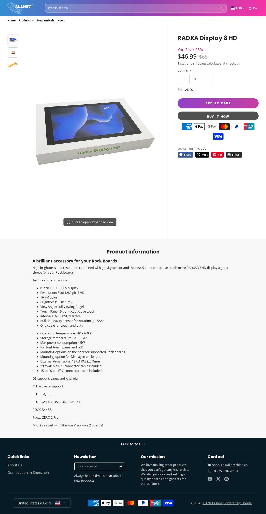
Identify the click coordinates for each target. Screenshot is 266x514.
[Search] (222, 8)
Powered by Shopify (237, 503)
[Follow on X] (218, 479)
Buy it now (218, 116)
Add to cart (218, 103)
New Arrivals (45, 20)
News (61, 20)
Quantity (185, 70)
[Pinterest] (226, 479)
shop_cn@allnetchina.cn (230, 465)
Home (11, 20)
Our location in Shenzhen (28, 472)
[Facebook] (210, 479)
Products (25, 20)
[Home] (20, 8)
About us (14, 465)
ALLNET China (213, 503)
